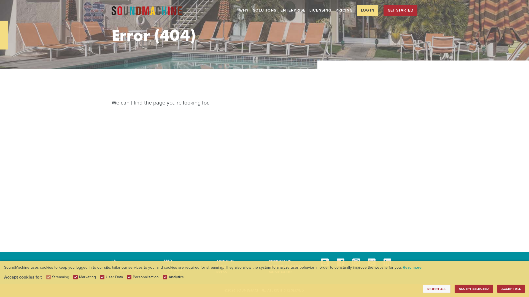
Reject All (436, 289)
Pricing (344, 10)
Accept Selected (474, 288)
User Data (114, 277)
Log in (367, 10)
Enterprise (292, 10)
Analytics (176, 277)
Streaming (60, 277)
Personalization (146, 277)
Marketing (87, 277)
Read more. (412, 267)
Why (244, 10)
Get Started (400, 10)
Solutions (264, 10)
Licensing (320, 10)
